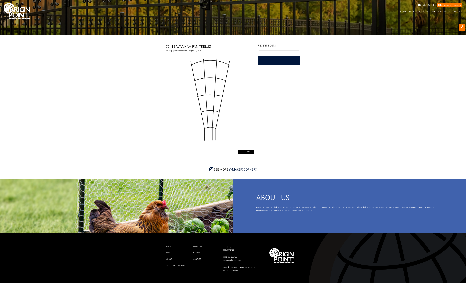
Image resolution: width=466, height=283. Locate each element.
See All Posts (246, 151)
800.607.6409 (228, 250)
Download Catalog (451, 5)
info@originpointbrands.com (234, 246)
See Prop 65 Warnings (175, 265)
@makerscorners (243, 169)
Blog (425, 11)
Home (403, 11)
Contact (457, 11)
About (446, 11)
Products (414, 11)
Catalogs (436, 11)
